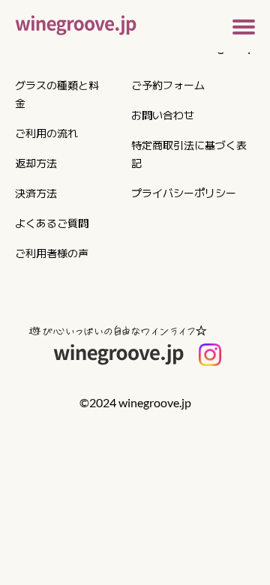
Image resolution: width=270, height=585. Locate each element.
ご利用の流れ (46, 132)
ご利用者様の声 (51, 252)
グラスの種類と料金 (57, 93)
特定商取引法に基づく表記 (189, 153)
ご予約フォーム (168, 84)
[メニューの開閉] (243, 25)
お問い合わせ (162, 114)
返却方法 (36, 162)
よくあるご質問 (51, 222)
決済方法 (36, 192)
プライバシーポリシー (183, 192)
